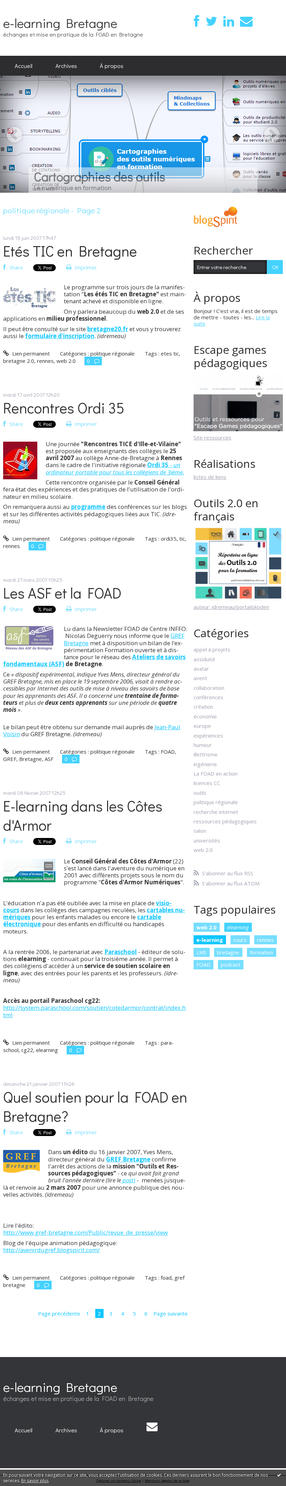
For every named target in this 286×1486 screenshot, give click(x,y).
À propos (111, 65)
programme (88, 507)
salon (200, 831)
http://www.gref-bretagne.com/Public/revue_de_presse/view (85, 1232)
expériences (208, 735)
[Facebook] (197, 21)
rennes (45, 360)
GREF (9, 758)
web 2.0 (66, 360)
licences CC (207, 783)
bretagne (228, 952)
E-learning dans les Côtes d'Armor (83, 815)
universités (207, 840)
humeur (203, 745)
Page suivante (170, 1313)
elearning (47, 1049)
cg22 (27, 1049)
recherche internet (216, 812)
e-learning (209, 939)
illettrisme (206, 754)
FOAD (168, 751)
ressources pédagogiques (225, 821)
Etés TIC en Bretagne (70, 250)
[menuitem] (23, 66)
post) (128, 1180)
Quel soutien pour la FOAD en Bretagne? (95, 1106)
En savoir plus (34, 1481)
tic (182, 538)
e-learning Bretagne (60, 22)
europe (202, 726)
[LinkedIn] (228, 21)
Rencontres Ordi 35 (64, 407)
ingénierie (205, 764)
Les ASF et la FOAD (62, 592)
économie (205, 716)
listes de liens (210, 476)
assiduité (204, 659)
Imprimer (85, 267)
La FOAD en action (216, 773)
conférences (208, 697)
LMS (201, 952)
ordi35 (168, 538)
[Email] (246, 21)
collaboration (209, 688)
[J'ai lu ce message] (279, 1475)
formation (261, 952)
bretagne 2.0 (18, 360)
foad (166, 1277)
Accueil (23, 65)
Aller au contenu (22, 5)
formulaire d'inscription (60, 336)
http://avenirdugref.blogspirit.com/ (51, 1250)
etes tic (170, 353)
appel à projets (212, 649)
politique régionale (112, 353)
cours (240, 939)
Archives (66, 65)
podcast (230, 964)
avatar (201, 668)
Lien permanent (30, 353)
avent (200, 678)
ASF (49, 758)
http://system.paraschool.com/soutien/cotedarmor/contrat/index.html (94, 1011)
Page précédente (59, 1313)
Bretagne (30, 758)
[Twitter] (211, 21)
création (203, 706)
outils (200, 793)
